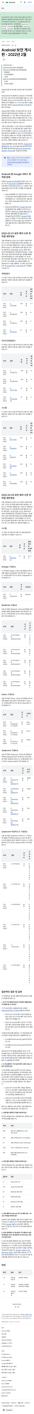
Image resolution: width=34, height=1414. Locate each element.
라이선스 (27, 1403)
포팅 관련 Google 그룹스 (8, 1372)
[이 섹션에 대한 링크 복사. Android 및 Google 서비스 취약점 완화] (12, 177)
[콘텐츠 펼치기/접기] (13, 65)
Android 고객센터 (7, 1381)
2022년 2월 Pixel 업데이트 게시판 (16, 162)
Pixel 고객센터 (5, 1384)
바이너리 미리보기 (7, 1340)
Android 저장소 (6, 1331)
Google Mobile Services (9, 1390)
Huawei (24, 1250)
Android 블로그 (6, 1360)
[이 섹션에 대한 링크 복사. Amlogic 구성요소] (18, 567)
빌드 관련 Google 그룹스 (8, 1369)
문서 (3, 8)
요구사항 (4, 1334)
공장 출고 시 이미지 (7, 1343)
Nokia (10, 1252)
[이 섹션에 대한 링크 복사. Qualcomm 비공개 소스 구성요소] (29, 832)
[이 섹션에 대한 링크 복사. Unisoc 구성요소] (16, 694)
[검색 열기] (21, 2)
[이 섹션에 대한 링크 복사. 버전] (7, 1265)
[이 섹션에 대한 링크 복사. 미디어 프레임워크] (17, 341)
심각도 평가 (22, 131)
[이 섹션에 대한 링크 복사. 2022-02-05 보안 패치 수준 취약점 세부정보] (16, 498)
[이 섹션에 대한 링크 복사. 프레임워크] (12, 274)
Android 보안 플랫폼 (14, 184)
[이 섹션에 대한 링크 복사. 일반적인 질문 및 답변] (24, 992)
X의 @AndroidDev (7, 1357)
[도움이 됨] (12, 45)
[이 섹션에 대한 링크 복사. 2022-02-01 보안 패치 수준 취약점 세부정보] (16, 237)
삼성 (14, 1252)
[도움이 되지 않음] (15, 45)
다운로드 (4, 1337)
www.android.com (7, 1387)
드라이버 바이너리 (7, 1346)
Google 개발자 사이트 (13, 1224)
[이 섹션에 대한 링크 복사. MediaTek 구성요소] (19, 605)
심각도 (21, 250)
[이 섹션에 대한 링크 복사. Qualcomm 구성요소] (20, 750)
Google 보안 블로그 (7, 1363)
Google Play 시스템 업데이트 (16, 266)
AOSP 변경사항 (13, 33)
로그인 (30, 2)
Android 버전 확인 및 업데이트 (22, 105)
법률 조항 (20, 1403)
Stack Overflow (6, 1393)
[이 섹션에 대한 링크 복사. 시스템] (8, 408)
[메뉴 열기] (3, 2)
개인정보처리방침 (7, 1406)
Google (18, 1250)
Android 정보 (5, 1403)
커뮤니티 (13, 1403)
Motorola (5, 1252)
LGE (28, 1250)
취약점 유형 (14, 250)
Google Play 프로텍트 (13, 181)
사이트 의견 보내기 (19, 1406)
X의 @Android (6, 1354)
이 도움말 (8, 1060)
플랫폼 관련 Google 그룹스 (9, 1366)
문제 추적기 (5, 1396)
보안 (13, 41)
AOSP (3, 41)
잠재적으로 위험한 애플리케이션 (21, 212)
